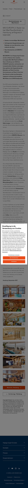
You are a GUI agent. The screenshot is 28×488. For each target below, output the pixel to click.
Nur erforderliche (14, 257)
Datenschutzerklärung (15, 250)
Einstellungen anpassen (14, 255)
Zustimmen (14, 261)
